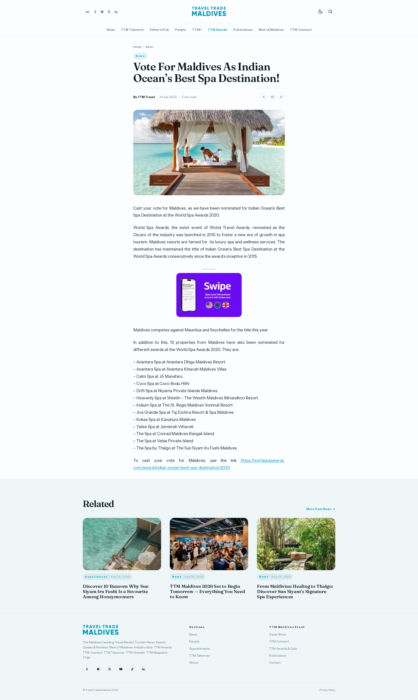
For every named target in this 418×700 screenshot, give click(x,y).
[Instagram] (102, 12)
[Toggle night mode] (320, 11)
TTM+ (196, 30)
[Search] (330, 11)
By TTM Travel (144, 97)
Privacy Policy (327, 690)
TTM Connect (301, 30)
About (193, 662)
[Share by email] (272, 97)
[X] (109, 12)
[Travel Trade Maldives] (101, 630)
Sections (197, 627)
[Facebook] (95, 12)
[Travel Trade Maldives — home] (209, 12)
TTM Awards (217, 30)
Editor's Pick (159, 30)
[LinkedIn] (116, 12)
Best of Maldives (271, 30)
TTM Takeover (132, 30)
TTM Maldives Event (287, 627)
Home (137, 46)
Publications (243, 30)
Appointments (199, 649)
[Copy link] (281, 97)
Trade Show (277, 634)
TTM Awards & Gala (283, 649)
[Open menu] (87, 11)
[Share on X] (263, 97)
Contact (275, 662)
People (180, 30)
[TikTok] (132, 669)
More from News (318, 509)
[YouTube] (121, 669)
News (110, 30)
